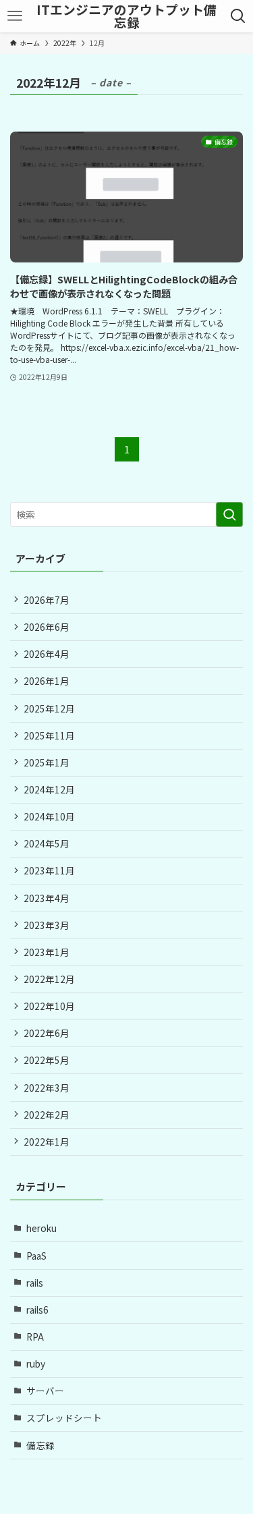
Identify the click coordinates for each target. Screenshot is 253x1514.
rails (34, 1282)
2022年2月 (46, 1114)
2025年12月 (49, 708)
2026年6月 (46, 627)
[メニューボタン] (14, 16)
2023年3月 (46, 925)
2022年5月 (46, 1060)
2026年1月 (46, 681)
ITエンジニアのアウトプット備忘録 (126, 16)
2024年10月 (49, 816)
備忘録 (40, 1445)
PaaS (36, 1255)
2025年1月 (46, 762)
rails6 (37, 1309)
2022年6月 (46, 1033)
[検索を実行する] (229, 514)
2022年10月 (49, 1006)
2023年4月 (46, 898)
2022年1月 (46, 1141)
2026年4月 (46, 654)
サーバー (45, 1390)
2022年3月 (46, 1087)
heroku (41, 1228)
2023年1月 (46, 952)
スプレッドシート (64, 1417)
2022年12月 (49, 979)
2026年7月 (46, 600)
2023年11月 (49, 870)
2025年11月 (49, 735)
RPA (35, 1336)
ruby (35, 1363)
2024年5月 (46, 843)
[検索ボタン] (238, 16)
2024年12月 (49, 789)
